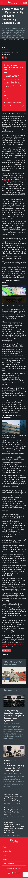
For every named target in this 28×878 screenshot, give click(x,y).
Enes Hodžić (5, 49)
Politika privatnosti (18, 869)
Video (24, 2)
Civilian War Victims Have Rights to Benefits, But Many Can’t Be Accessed (14, 811)
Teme (4, 859)
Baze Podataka (8, 863)
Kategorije (6, 851)
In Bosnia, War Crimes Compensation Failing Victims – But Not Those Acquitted (14, 765)
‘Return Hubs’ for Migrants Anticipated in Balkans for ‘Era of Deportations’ (12, 662)
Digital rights (6, 650)
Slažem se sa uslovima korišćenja (14, 102)
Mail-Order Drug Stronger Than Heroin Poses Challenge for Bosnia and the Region (13, 798)
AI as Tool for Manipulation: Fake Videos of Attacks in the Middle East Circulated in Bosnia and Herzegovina (14, 827)
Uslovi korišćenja (9, 869)
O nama (5, 847)
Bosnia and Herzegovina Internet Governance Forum (13, 644)
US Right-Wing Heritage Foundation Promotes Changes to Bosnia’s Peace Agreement (14, 715)
